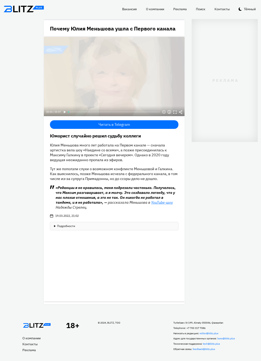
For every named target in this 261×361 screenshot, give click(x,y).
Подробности (66, 226)
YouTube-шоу (162, 202)
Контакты (222, 9)
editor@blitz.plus (209, 333)
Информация (169, 112)
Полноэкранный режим (175, 112)
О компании (155, 9)
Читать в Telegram (114, 124)
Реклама (180, 9)
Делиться (181, 112)
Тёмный (250, 9)
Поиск (200, 9)
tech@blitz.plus (211, 343)
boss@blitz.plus (226, 338)
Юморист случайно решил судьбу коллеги (95, 136)
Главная (36, 325)
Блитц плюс (23, 9)
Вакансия (129, 9)
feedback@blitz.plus (204, 349)
